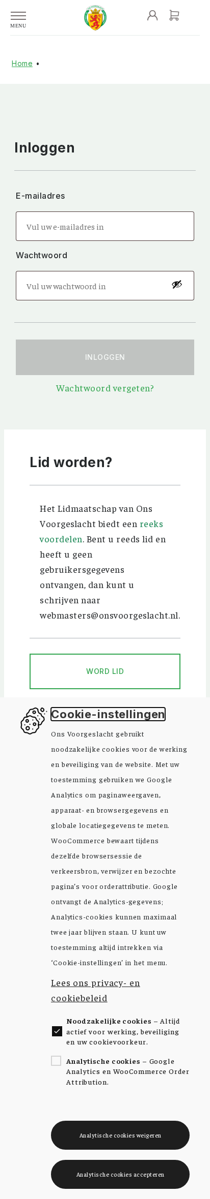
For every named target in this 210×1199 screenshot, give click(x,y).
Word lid (105, 671)
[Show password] (176, 284)
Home (22, 63)
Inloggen (105, 357)
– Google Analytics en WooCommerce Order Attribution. (128, 1071)
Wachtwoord (43, 255)
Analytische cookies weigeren (121, 1135)
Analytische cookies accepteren (120, 1174)
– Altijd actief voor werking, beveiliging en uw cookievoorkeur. (123, 1031)
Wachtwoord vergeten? (105, 387)
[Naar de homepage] (95, 17)
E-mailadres (41, 196)
